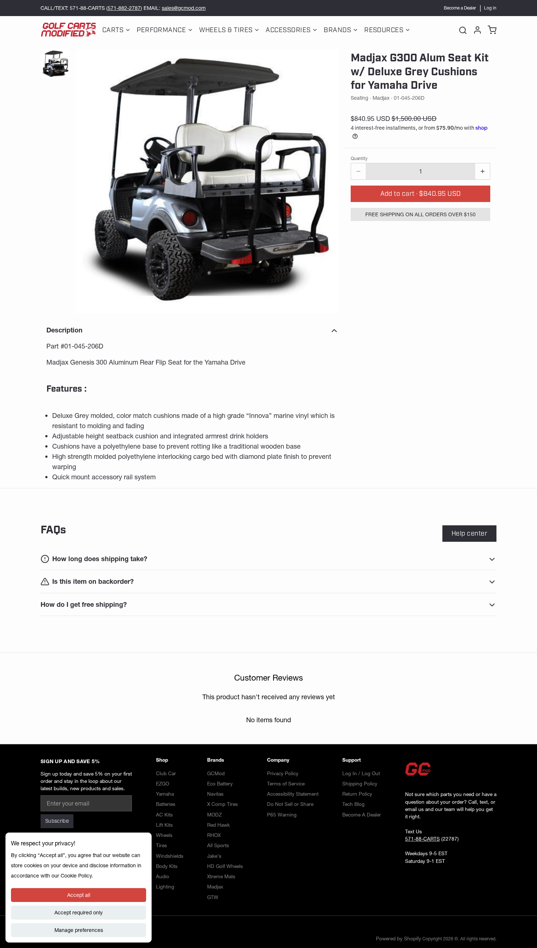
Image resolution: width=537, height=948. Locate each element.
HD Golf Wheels (225, 866)
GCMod (216, 773)
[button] (420, 194)
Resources (383, 30)
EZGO (162, 784)
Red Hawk (218, 825)
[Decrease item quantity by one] (358, 171)
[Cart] (490, 30)
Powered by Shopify (398, 938)
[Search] (462, 30)
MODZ (214, 815)
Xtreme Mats (221, 876)
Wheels (164, 835)
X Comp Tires (222, 804)
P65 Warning (282, 815)
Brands (337, 30)
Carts (112, 30)
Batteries (165, 804)
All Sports (218, 845)
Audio (162, 876)
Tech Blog (353, 804)
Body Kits (167, 866)
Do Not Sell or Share (290, 804)
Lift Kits (164, 825)
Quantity (359, 158)
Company (278, 760)
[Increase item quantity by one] (482, 171)
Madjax (215, 887)
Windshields (169, 856)
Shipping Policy (359, 784)
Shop (162, 760)
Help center (469, 533)
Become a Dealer (460, 8)
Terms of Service (286, 784)
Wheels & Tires (225, 30)
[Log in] (476, 30)
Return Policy (357, 794)
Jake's (214, 856)
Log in (490, 8)
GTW (212, 897)
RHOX (214, 835)
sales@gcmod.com (184, 8)
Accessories (288, 30)
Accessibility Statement (293, 794)
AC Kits (164, 815)
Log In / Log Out (361, 773)
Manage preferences (78, 930)
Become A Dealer (361, 815)
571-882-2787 (124, 8)
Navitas (215, 794)
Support (351, 760)
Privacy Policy (282, 773)
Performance (161, 30)
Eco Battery (220, 784)
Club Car (166, 773)
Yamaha (165, 794)
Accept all (78, 895)
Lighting (165, 887)
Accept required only (78, 912)
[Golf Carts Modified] (68, 30)
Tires (161, 845)
